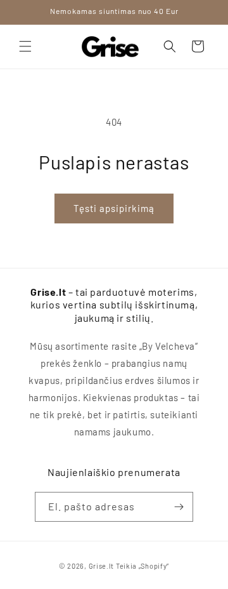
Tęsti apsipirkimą (114, 208)
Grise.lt (102, 566)
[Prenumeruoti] (179, 507)
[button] (25, 46)
